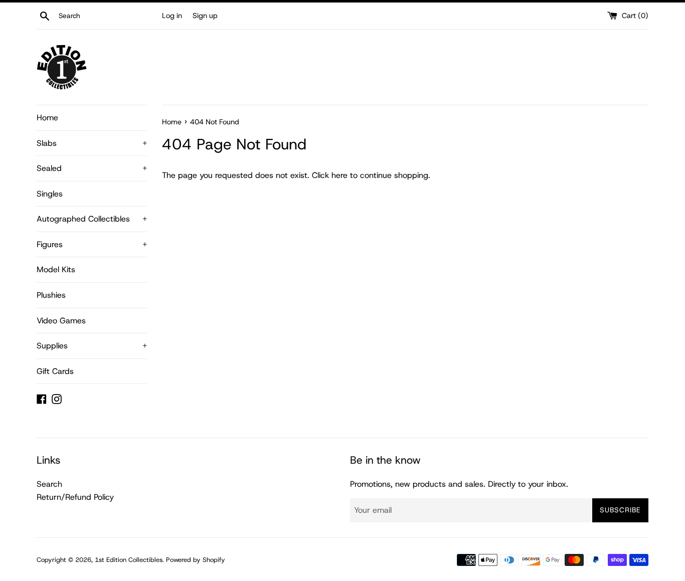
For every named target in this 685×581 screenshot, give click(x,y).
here (339, 175)
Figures (92, 244)
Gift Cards (55, 371)
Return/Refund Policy (75, 497)
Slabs (92, 143)
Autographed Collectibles (92, 219)
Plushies (51, 295)
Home (47, 117)
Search (49, 484)
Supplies (92, 345)
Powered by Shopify (195, 559)
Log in (172, 16)
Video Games (61, 320)
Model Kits (56, 269)
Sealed (92, 168)
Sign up (205, 16)
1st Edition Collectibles (128, 559)
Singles (50, 193)
